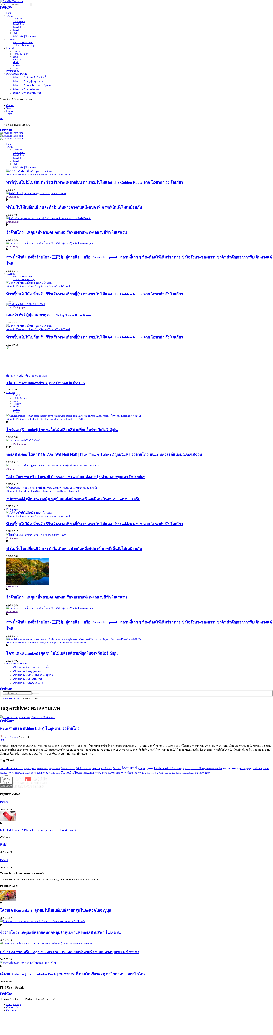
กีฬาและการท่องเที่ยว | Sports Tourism (26, 375)
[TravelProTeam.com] (11, 1)
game (149, 768)
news (236, 768)
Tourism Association (23, 42)
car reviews (42, 768)
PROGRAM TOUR (16, 73)
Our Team (11, 1010)
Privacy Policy (13, 1004)
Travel (9, 15)
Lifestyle (10, 48)
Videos (16, 65)
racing (266, 768)
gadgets (141, 768)
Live (15, 32)
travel (58, 773)
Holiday (17, 59)
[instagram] (8, 7)
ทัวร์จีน (141, 773)
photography (245, 768)
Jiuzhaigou (180, 769)
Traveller (17, 30)
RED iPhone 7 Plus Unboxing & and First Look (38, 830)
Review (44, 174)
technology (43, 772)
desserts (65, 768)
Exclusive (106, 768)
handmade (160, 768)
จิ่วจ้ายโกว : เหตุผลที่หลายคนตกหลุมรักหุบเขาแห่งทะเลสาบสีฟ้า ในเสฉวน (66, 232)
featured (129, 767)
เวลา (4, 802)
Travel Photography (16, 307)
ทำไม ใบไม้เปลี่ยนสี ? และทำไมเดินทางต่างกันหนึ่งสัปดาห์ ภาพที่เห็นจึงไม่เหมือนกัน (74, 207)
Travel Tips (18, 24)
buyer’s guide (30, 768)
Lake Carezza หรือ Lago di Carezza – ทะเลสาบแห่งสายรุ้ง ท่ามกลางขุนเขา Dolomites (75, 477)
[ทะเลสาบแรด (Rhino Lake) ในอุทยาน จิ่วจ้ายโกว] (27, 717)
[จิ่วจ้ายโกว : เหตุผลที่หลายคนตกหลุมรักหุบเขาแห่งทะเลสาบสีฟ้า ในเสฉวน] (48, 218)
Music (16, 62)
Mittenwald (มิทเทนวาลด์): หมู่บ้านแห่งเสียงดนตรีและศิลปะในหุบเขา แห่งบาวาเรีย (73, 499)
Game (16, 68)
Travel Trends (19, 27)
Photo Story (34, 174)
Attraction (18, 18)
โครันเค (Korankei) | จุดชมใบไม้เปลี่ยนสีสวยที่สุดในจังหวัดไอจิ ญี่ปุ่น (62, 430)
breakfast (18, 768)
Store (9, 108)
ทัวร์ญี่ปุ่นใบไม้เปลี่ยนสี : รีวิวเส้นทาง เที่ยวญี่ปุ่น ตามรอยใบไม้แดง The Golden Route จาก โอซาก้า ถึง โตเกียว (94, 182)
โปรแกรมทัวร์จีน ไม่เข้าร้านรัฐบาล (32, 85)
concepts (56, 768)
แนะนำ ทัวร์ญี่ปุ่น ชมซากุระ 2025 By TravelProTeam (48, 315)
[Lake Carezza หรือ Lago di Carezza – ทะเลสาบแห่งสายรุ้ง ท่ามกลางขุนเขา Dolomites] (52, 465)
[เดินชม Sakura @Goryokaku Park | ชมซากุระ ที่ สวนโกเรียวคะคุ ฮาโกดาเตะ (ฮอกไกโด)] (28, 963)
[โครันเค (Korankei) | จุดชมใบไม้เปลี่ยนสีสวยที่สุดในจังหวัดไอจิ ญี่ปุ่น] (73, 415)
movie (211, 768)
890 (2, 739)
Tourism (10, 39)
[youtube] (10, 7)
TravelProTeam (10, 737)
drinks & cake (83, 768)
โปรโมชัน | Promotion (24, 36)
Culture (20, 491)
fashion (117, 768)
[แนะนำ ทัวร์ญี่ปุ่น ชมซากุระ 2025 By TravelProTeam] (25, 304)
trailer (52, 773)
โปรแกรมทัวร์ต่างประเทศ (27, 93)
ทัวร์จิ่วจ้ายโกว (130, 773)
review (11, 773)
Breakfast (17, 51)
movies (218, 768)
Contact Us (12, 1007)
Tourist (59, 174)
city (50, 768)
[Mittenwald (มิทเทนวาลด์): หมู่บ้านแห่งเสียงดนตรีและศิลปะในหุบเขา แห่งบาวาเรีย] (51, 487)
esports (96, 768)
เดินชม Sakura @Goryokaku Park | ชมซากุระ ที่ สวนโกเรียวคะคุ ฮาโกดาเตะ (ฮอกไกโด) (72, 974)
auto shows (7, 768)
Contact (10, 111)
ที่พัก (3, 844)
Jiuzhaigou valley (191, 769)
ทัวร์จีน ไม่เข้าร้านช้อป (167, 773)
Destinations (19, 21)
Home (9, 13)
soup (27, 773)
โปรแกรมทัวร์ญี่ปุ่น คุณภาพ (28, 81)
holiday (171, 768)
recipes (3, 772)
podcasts (257, 768)
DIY (72, 768)
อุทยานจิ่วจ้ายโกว (202, 773)
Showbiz (19, 772)
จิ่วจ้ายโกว (100, 773)
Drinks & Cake (20, 53)
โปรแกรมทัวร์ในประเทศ (26, 89)
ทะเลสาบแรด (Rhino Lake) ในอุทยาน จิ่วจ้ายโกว (39, 728)
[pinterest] (5, 7)
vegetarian (88, 772)
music (227, 768)
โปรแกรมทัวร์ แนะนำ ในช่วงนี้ (29, 77)
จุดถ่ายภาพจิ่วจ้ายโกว (114, 773)
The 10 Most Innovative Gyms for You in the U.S (45, 383)
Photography (12, 71)
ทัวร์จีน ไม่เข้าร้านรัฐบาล (185, 773)
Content (10, 105)
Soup (15, 56)
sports (32, 772)
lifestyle (203, 768)
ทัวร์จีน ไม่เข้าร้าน (151, 773)
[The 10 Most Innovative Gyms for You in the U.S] (27, 372)
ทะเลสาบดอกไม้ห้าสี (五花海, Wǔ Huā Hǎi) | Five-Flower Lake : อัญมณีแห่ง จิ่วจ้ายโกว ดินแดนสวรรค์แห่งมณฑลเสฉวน (104, 455)
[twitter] (3, 7)
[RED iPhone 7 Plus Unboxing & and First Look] (8, 820)
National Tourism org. (24, 45)
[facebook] (1, 7)
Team (9, 114)
